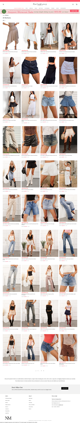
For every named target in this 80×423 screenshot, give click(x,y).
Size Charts (30, 402)
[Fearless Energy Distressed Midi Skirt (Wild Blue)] (12, 173)
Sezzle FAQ (7, 413)
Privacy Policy (31, 406)
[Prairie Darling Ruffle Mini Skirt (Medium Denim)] (68, 104)
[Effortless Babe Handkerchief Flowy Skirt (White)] (31, 36)
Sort (4, 20)
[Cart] (76, 4)
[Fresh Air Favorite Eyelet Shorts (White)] (49, 173)
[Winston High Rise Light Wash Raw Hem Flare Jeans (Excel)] (12, 243)
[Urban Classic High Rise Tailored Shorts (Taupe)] (49, 243)
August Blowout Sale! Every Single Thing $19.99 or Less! (39, 0)
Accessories (63, 8)
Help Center (30, 398)
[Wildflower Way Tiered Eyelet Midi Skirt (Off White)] (49, 36)
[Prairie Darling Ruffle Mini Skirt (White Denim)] (12, 70)
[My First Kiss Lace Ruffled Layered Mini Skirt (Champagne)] (31, 278)
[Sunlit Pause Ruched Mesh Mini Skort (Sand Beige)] (12, 313)
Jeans (36, 8)
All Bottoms (6, 15)
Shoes (57, 8)
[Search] (3, 4)
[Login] (73, 4)
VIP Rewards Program (8, 398)
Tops (27, 8)
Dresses (31, 8)
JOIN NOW (64, 388)
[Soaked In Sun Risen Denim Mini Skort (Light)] (49, 208)
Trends (52, 8)
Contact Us (7, 408)
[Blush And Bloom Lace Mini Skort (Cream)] (68, 139)
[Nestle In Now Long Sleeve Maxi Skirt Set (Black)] (49, 313)
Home (4, 15)
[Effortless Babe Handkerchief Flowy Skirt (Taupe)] (12, 36)
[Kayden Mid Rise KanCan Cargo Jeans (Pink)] (49, 278)
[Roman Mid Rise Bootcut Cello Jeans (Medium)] (68, 243)
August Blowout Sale (19, 8)
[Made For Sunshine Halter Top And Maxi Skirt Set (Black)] (49, 70)
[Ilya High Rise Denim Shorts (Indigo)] (31, 70)
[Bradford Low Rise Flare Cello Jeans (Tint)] (31, 347)
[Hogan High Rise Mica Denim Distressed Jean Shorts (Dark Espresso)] (68, 347)
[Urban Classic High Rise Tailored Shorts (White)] (31, 243)
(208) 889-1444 (61, 404)
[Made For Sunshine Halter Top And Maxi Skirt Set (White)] (31, 104)
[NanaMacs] (40, 4)
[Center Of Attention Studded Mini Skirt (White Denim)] (68, 70)
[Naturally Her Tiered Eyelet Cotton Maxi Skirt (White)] (68, 173)
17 (41, 370)
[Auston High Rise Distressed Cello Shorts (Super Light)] (49, 104)
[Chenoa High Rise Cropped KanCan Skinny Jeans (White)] (12, 347)
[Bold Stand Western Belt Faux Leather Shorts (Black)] (31, 139)
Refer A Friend (7, 400)
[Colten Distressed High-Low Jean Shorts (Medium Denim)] (49, 347)
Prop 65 (30, 408)
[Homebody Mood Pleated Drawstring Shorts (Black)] (68, 36)
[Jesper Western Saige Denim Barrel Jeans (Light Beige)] (12, 208)
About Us (6, 406)
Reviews (6, 402)
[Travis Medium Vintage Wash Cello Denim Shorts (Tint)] (49, 139)
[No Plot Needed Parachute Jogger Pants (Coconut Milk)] (12, 139)
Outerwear (47, 8)
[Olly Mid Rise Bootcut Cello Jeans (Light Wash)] (12, 278)
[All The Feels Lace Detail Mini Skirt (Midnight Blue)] (68, 313)
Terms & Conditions (32, 404)
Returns (30, 400)
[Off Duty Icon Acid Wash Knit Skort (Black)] (12, 104)
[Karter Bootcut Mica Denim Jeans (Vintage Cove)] (31, 313)
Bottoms (41, 8)
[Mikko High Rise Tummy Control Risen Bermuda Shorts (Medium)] (31, 208)
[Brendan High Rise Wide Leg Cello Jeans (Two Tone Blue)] (68, 208)
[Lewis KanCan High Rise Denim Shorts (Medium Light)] (68, 278)
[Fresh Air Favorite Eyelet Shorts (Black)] (31, 173)
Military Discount (7, 404)
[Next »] (43, 371)
